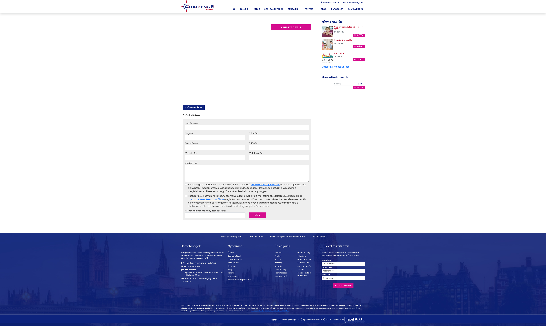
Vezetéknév (327, 260)
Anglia (278, 256)
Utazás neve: (191, 123)
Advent (300, 269)
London (278, 252)
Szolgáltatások (273, 9)
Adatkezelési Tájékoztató (239, 279)
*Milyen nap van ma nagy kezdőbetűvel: (205, 210)
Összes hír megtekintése (335, 66)
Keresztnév (327, 267)
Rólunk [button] (244, 9)
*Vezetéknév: (191, 143)
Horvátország (303, 252)
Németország (281, 273)
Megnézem (358, 35)
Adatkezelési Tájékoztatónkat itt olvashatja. (270, 311)
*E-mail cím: (191, 153)
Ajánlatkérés (355, 9)
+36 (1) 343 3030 (331, 2)
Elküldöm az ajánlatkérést (262, 210)
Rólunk (231, 273)
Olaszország (303, 263)
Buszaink (293, 9)
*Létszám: (254, 133)
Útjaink (231, 252)
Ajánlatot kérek (291, 27)
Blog (324, 9)
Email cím (326, 274)
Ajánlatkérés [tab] (193, 107)
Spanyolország (304, 266)
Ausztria (278, 266)
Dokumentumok (235, 259)
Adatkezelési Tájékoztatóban (207, 199)
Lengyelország (281, 276)
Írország (278, 263)
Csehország (280, 269)
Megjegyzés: (191, 163)
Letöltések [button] (308, 9)
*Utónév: (253, 143)
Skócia (278, 259)
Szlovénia (301, 256)
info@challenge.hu (354, 2)
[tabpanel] (247, 167)
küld (257, 215)
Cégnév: (189, 133)
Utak (257, 9)
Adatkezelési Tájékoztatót (265, 184)
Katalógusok (233, 263)
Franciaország (304, 259)
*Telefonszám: (256, 153)
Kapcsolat (337, 9)
